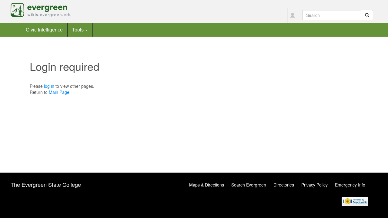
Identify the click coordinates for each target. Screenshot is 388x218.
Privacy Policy (314, 185)
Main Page (59, 92)
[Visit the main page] (41, 9)
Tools (78, 29)
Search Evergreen (248, 185)
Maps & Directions (206, 185)
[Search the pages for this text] (367, 15)
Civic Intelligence (44, 29)
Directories (283, 185)
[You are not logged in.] (293, 15)
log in (49, 86)
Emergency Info (350, 185)
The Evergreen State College (46, 184)
